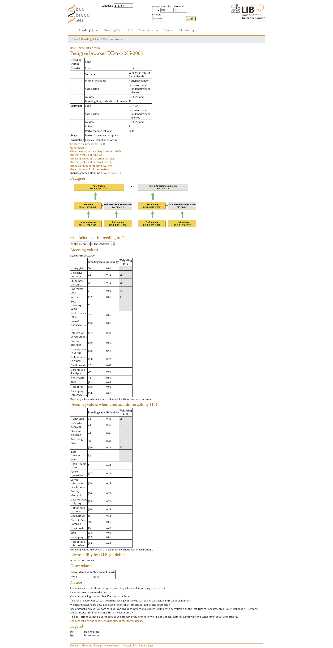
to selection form (89, 47)
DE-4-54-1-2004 (95, 151)
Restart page (146, 645)
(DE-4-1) (87, 144)
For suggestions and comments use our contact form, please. (106, 620)
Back (73, 47)
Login (190, 18)
